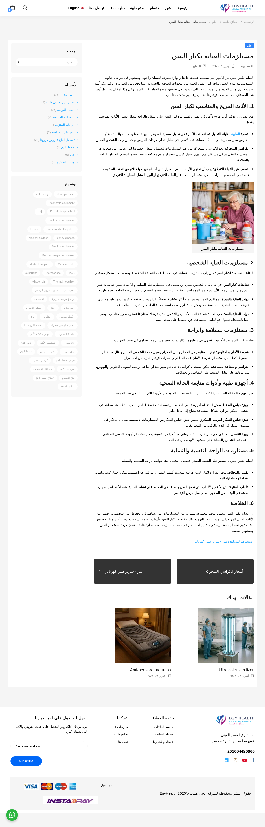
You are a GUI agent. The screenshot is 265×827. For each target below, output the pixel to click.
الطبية (235, 134)
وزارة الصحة (68, 386)
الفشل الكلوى (34, 307)
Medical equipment (63, 246)
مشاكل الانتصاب (42, 369)
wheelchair (38, 281)
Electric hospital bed (62, 211)
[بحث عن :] (47, 62)
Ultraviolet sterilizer (236, 670)
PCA (72, 272)
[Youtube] (244, 760)
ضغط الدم (66, 147)
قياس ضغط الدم (65, 360)
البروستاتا (69, 307)
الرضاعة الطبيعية (61, 117)
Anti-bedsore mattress (150, 670)
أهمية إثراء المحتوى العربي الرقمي (55, 290)
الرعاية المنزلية (62, 124)
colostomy (42, 194)
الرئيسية (249, 21)
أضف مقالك (64, 95)
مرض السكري (63, 162)
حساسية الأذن (48, 342)
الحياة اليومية (63, 110)
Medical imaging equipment (58, 255)
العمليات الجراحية (61, 132)
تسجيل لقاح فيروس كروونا (54, 140)
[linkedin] (226, 760)
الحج (53, 307)
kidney (34, 229)
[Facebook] (253, 760)
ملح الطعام (68, 377)
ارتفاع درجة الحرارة (63, 299)
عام (214, 21)
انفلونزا (47, 316)
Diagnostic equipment (62, 202)
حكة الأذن (26, 342)
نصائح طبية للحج (45, 377)
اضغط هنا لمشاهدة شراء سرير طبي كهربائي (224, 541)
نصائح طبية (230, 21)
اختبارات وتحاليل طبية (58, 102)
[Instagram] (235, 760)
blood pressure (66, 194)
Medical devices (38, 237)
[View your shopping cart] (12, 8)
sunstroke (31, 272)
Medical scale (66, 264)
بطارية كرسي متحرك (63, 325)
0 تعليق (196, 66)
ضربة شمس (47, 351)
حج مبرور (69, 342)
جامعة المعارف (66, 334)
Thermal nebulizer (64, 281)
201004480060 (241, 751)
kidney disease (66, 237)
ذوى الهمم (69, 351)
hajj (40, 211)
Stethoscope (53, 272)
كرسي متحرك (40, 360)
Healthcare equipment (61, 220)
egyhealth (247, 66)
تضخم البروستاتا (33, 325)
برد (32, 316)
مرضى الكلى (67, 369)
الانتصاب (39, 299)
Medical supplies (40, 264)
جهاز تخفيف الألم (39, 334)
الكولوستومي (67, 316)
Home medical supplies (61, 229)
